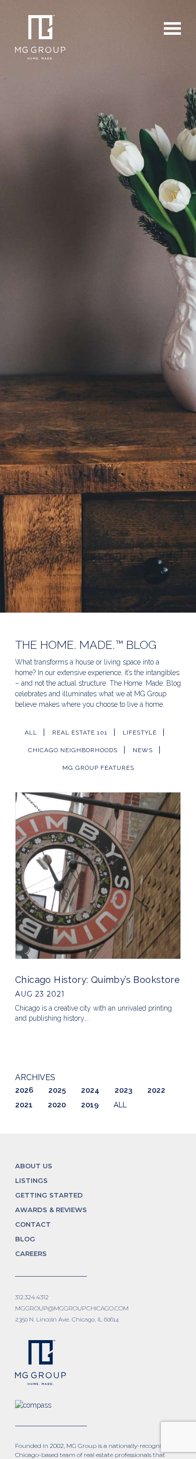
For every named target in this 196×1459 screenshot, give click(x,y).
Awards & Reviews (51, 1210)
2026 (24, 1090)
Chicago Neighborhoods (73, 750)
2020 (57, 1104)
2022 (156, 1090)
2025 (57, 1090)
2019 (90, 1104)
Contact (33, 1224)
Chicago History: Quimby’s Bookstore (97, 979)
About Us (33, 1166)
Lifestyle (140, 732)
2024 (90, 1090)
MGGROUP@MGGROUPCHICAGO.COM (72, 1308)
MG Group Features (98, 767)
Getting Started (49, 1195)
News (143, 750)
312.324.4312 (32, 1297)
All (31, 732)
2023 (123, 1090)
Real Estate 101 (80, 732)
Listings (31, 1180)
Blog (25, 1239)
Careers (31, 1253)
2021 (24, 1104)
